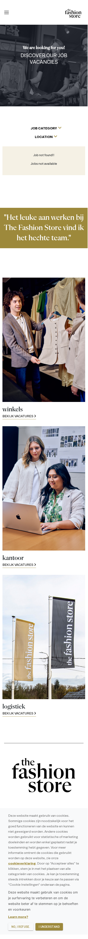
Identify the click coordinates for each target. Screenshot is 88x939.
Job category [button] (44, 128)
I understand (49, 926)
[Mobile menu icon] (6, 12)
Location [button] (44, 137)
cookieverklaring (22, 863)
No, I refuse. (20, 926)
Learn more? (18, 917)
